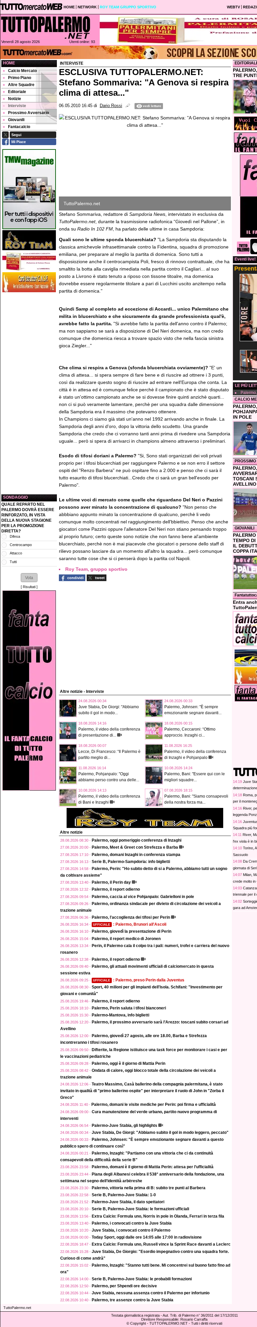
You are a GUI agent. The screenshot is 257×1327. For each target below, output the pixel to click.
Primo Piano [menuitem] (19, 77)
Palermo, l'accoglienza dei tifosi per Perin (131, 917)
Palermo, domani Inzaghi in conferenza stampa (136, 854)
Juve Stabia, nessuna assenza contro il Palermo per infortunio (150, 1293)
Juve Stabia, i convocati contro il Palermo (131, 1230)
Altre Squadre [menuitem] (21, 84)
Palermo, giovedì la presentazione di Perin (131, 931)
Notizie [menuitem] (14, 98)
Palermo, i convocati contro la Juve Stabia (132, 1223)
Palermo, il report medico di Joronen (126, 938)
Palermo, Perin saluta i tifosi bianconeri (129, 1008)
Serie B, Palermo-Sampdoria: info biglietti (131, 861)
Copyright (138, 1323)
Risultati (29, 587)
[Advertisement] (29, 393)
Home (9, 63)
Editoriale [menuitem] (17, 91)
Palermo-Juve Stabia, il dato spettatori (128, 1202)
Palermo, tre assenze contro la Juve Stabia (132, 1300)
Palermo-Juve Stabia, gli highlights (124, 1125)
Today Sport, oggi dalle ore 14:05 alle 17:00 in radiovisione (147, 1237)
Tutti (13, 562)
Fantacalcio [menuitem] (19, 126)
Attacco (16, 553)
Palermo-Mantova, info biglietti (120, 1015)
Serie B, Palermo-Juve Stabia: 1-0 (124, 1195)
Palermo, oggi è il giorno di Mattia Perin (128, 1063)
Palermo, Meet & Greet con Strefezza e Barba (135, 847)
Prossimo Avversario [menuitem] (28, 112)
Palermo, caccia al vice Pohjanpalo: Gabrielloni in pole (143, 896)
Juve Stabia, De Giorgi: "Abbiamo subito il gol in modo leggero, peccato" (160, 1132)
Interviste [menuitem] (17, 105)
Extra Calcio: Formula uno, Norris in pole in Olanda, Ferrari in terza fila (158, 1216)
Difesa (15, 536)
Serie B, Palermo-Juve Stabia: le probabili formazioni (142, 1279)
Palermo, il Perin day (111, 882)
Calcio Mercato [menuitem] (22, 70)
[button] (29, 577)
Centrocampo (21, 545)
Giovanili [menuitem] (16, 119)
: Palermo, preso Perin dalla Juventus (138, 980)
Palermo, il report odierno (116, 889)
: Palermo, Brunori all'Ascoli (129, 924)
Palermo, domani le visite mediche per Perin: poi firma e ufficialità (153, 1104)
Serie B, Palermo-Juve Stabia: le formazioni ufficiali (140, 1209)
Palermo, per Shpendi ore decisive (124, 1286)
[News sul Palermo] (45, 27)
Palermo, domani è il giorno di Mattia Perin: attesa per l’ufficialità (152, 1167)
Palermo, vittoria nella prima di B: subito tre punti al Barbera (148, 1188)
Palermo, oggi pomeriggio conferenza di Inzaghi (136, 840)
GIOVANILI (244, 528)
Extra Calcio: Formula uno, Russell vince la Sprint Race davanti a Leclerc (161, 1244)
